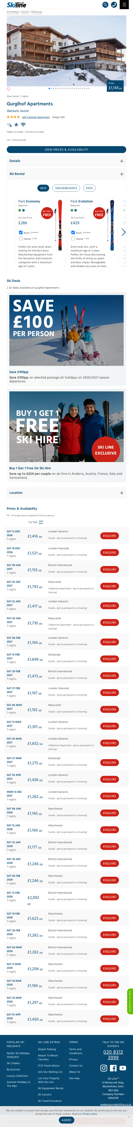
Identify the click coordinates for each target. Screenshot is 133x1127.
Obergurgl (36, 11)
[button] (49, 88)
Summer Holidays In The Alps (18, 1084)
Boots (31, 233)
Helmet (30, 239)
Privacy (73, 1059)
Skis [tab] (43, 188)
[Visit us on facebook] (113, 1068)
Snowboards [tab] (66, 188)
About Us (74, 1072)
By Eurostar (13, 1069)
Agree (67, 1120)
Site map (74, 1078)
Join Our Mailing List (50, 1072)
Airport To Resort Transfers (48, 1057)
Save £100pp (18, 372)
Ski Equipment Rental (50, 1088)
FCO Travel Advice (49, 1066)
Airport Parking (47, 1049)
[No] (128, 1116)
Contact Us (75, 1066)
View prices (66, 150)
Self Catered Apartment (36, 117)
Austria (25, 11)
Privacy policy (89, 1113)
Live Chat (130, 1001)
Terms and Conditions (75, 1051)
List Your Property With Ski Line (48, 1080)
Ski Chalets (13, 1063)
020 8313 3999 (113, 1055)
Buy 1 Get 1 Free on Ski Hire (30, 468)
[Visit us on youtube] (122, 1068)
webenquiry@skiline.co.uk (115, 1104)
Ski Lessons (45, 1094)
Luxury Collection (17, 1076)
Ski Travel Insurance (49, 1101)
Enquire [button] (109, 536)
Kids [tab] (89, 188)
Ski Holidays (13, 11)
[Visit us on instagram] (103, 1068)
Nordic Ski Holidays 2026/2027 (18, 1055)
